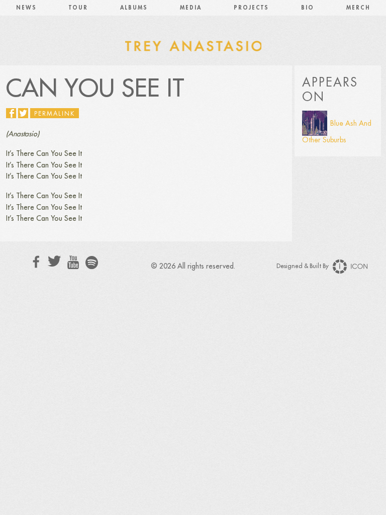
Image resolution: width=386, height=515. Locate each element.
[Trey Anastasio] (193, 45)
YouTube (73, 262)
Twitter (54, 261)
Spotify (92, 262)
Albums (134, 8)
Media (191, 8)
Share (11, 113)
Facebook (36, 261)
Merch (358, 8)
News (26, 8)
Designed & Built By (303, 266)
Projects (251, 8)
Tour (78, 8)
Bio (307, 8)
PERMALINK (54, 114)
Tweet (23, 113)
